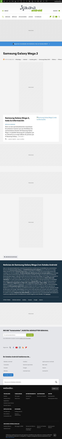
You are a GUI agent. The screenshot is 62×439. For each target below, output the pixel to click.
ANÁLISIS (7, 17)
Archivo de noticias (11, 257)
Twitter (59, 17)
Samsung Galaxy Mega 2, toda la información (17, 119)
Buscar (56, 382)
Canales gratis (33, 59)
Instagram (53, 17)
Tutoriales (6, 364)
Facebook (13, 347)
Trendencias (7, 411)
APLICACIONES (23, 17)
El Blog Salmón (18, 411)
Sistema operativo (28, 364)
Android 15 (45, 371)
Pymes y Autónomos (18, 414)
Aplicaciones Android (48, 361)
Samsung (48, 294)
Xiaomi (41, 300)
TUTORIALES (38, 17)
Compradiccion (7, 416)
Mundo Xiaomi (7, 405)
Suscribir (30, 335)
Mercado (44, 364)
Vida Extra (17, 398)
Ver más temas (8, 375)
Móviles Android (10, 124)
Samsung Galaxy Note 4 (22, 271)
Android (25, 59)
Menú (6, 11)
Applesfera (6, 400)
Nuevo (55, 11)
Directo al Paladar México (41, 426)
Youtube (56, 17)
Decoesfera (7, 413)
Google (35, 300)
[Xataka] (1, 1)
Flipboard (51, 17)
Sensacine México (30, 426)
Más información (10, 437)
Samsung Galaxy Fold (44, 59)
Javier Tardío (12, 139)
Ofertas (54, 59)
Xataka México (7, 426)
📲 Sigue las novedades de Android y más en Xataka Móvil (30, 44)
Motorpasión (51, 396)
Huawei (30, 300)
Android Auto (26, 371)
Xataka (5, 396)
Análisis (24, 300)
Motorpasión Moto (53, 398)
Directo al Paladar (41, 396)
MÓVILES (14, 17)
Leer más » (21, 136)
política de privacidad (25, 338)
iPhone (60, 59)
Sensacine (28, 396)
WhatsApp (18, 59)
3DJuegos (17, 396)
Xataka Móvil (7, 398)
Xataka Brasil (7, 428)
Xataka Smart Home (9, 403)
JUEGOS (30, 17)
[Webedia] (8, 388)
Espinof (28, 398)
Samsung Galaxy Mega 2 (16, 269)
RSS (23, 347)
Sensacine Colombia (28, 429)
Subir (54, 388)
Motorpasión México (51, 426)
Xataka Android (31, 8)
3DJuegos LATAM (19, 426)
